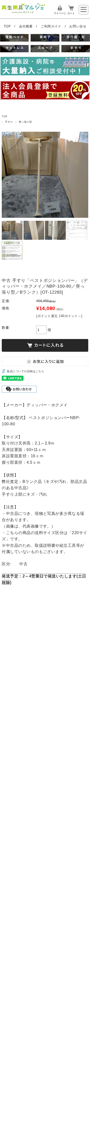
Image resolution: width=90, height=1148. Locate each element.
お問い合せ (77, 26)
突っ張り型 (25, 121)
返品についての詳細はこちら (25, 371)
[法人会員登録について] (45, 91)
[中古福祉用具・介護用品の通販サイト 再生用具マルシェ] (23, 12)
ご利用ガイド (51, 26)
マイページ (60, 13)
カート (71, 13)
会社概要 (26, 26)
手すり (9, 121)
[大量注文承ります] (45, 67)
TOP (8, 26)
